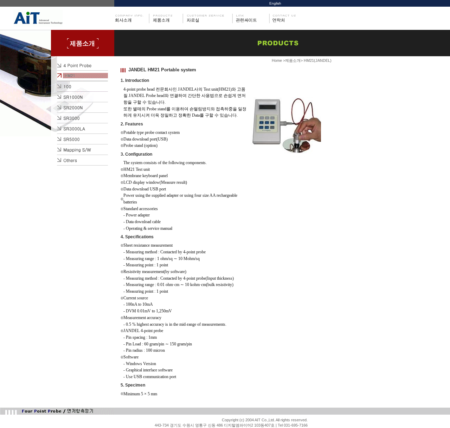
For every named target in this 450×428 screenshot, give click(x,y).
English (275, 3)
